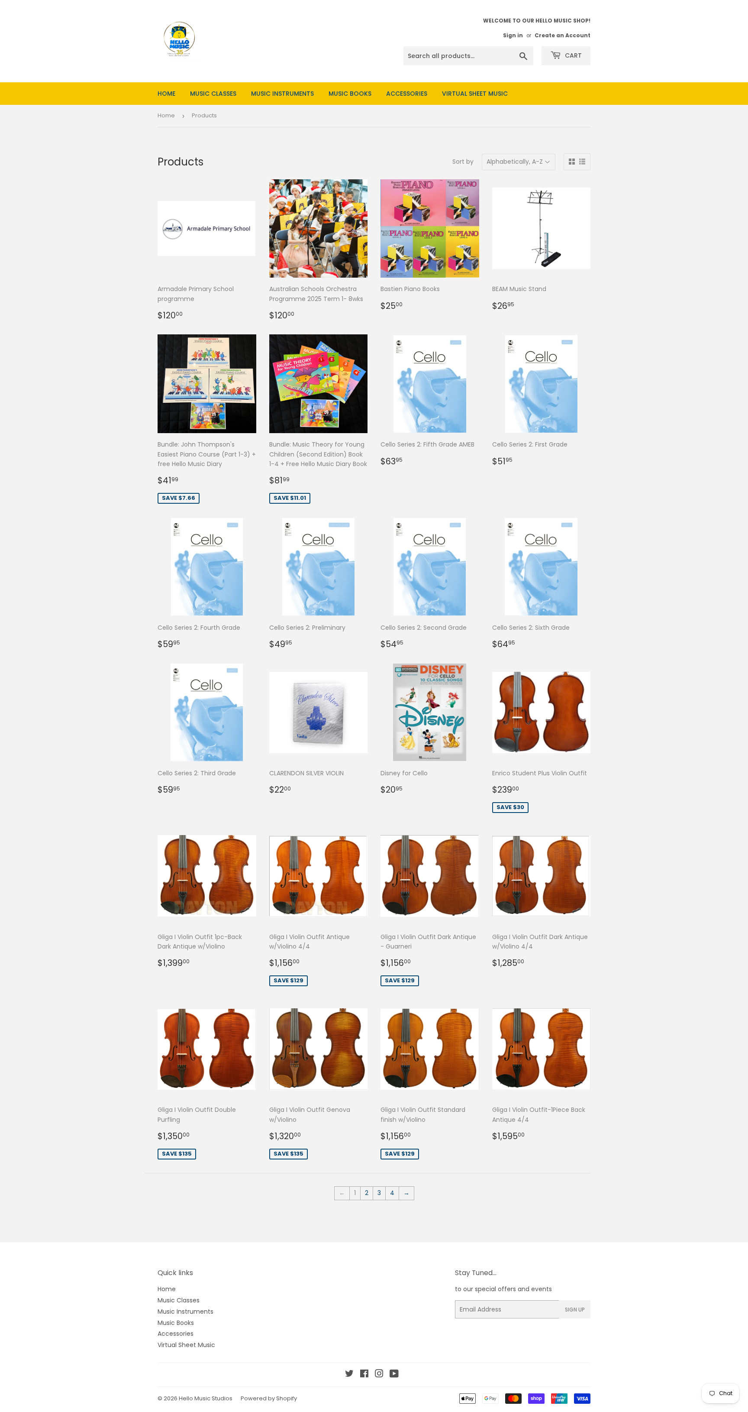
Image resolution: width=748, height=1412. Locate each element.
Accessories (406, 93)
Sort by (463, 161)
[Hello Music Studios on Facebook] (364, 1374)
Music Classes (213, 93)
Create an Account (562, 35)
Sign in (513, 35)
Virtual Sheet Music (475, 93)
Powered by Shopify (269, 1398)
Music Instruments (282, 93)
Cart (572, 55)
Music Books (350, 93)
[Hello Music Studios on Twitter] (349, 1374)
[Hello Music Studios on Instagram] (379, 1374)
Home (166, 93)
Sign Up (575, 1309)
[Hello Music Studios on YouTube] (394, 1374)
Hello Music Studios (205, 1398)
